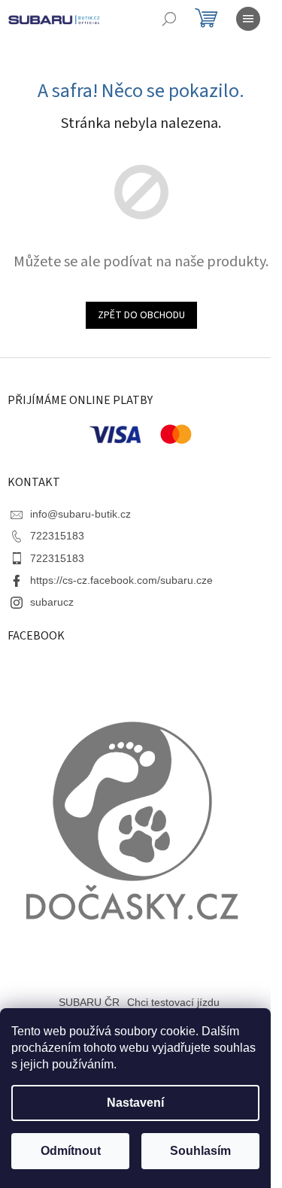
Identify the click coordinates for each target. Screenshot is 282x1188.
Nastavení (135, 1102)
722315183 (57, 536)
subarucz (52, 602)
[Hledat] (169, 19)
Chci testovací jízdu (173, 1002)
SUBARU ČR (89, 1002)
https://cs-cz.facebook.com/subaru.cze (121, 580)
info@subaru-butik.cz (80, 514)
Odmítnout (71, 1150)
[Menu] (248, 19)
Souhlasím (200, 1150)
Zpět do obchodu (141, 315)
